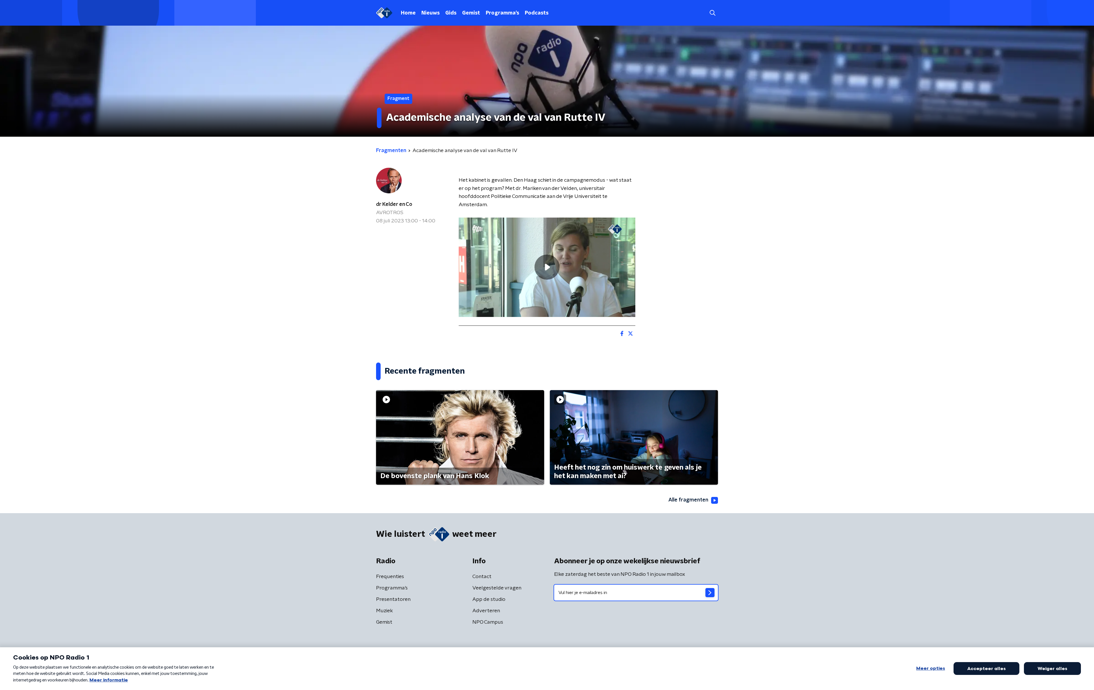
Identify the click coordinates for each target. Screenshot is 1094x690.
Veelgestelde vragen (496, 588)
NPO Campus (487, 622)
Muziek (384, 610)
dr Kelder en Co (394, 204)
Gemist (471, 13)
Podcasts (536, 13)
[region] (547, 267)
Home (408, 13)
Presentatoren (393, 599)
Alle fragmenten (688, 500)
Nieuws (430, 13)
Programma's (502, 13)
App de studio (488, 599)
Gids (450, 13)
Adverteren (486, 610)
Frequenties (390, 576)
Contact (481, 576)
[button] (712, 13)
